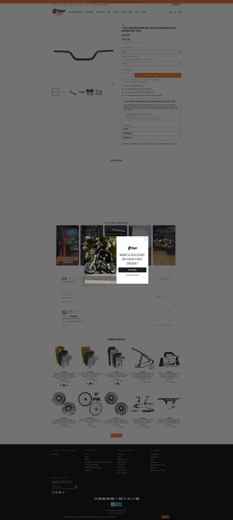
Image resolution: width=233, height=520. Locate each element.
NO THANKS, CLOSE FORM (132, 275)
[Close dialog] (146, 238)
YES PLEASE (132, 270)
